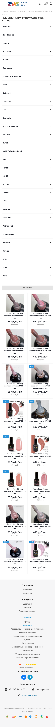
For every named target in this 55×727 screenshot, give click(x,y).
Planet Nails (8, 234)
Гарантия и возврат (27, 611)
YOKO (5, 276)
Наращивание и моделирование (27, 636)
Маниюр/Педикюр (27, 632)
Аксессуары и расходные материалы (27, 629)
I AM (5, 201)
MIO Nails (7, 134)
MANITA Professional (12, 151)
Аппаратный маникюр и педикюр (27, 647)
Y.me (5, 267)
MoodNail (7, 26)
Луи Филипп (8, 35)
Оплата (27, 607)
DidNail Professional (12, 76)
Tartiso (6, 251)
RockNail (6, 242)
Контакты (27, 593)
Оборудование (27, 643)
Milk (4, 159)
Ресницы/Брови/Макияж (27, 657)
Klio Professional (10, 126)
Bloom (6, 60)
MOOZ (5, 176)
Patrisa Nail (8, 226)
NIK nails (7, 217)
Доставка (27, 604)
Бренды (27, 622)
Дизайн (27, 640)
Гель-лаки (27, 625)
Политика (27, 590)
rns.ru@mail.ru (43, 689)
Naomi (6, 193)
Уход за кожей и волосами (27, 654)
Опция (6, 43)
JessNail (6, 184)
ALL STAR (7, 51)
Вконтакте (23, 677)
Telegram (30, 677)
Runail (5, 143)
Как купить (27, 599)
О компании (27, 585)
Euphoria (7, 118)
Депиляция (28, 650)
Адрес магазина (29, 695)
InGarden (7, 101)
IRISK (5, 109)
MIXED (6, 168)
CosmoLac (7, 68)
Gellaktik (7, 93)
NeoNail (6, 209)
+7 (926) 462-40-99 (17, 689)
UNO (5, 259)
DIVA (5, 85)
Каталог (28, 617)
